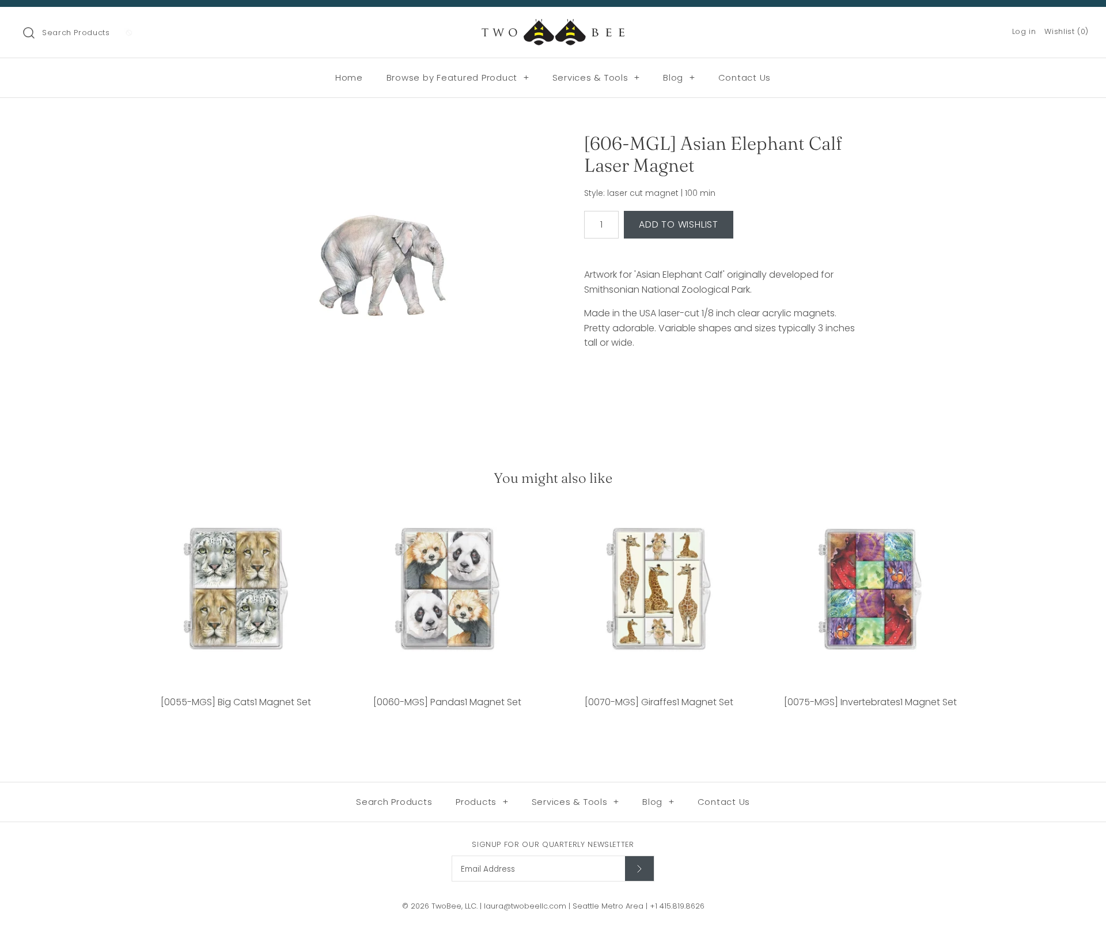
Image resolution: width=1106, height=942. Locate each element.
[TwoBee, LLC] (553, 25)
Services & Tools (596, 77)
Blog (679, 77)
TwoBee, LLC (453, 906)
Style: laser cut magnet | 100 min (649, 193)
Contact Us (744, 77)
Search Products (76, 32)
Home (349, 77)
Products (482, 802)
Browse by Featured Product (458, 77)
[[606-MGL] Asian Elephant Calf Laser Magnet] (382, 273)
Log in (1024, 31)
